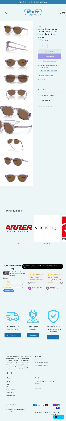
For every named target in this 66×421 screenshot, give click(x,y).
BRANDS (47, 412)
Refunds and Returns (41, 365)
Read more (32, 282)
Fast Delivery (44, 90)
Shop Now (53, 337)
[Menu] (3, 12)
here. (37, 267)
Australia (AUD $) (11, 405)
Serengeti (47, 243)
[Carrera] (19, 228)
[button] (55, 228)
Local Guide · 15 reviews (56, 289)
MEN (58, 412)
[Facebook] (7, 373)
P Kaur (52, 287)
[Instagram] (11, 373)
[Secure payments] (53, 316)
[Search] (6, 13)
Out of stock (49, 51)
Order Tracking (11, 390)
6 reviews (34, 289)
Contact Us (33, 335)
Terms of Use (10, 392)
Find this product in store (45, 75)
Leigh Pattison (36, 287)
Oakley (40, 26)
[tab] (42, 80)
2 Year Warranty (45, 101)
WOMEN (53, 412)
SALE (36, 412)
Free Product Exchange (47, 95)
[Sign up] (59, 389)
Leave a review (9, 290)
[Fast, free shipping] (12, 316)
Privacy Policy (10, 395)
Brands (8, 381)
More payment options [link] (49, 61)
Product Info (41, 80)
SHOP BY (41, 412)
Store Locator (39, 360)
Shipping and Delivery (41, 363)
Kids (7, 387)
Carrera (19, 243)
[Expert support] (33, 316)
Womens (9, 384)
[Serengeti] (47, 228)
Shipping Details (12, 335)
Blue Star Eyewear (16, 409)
